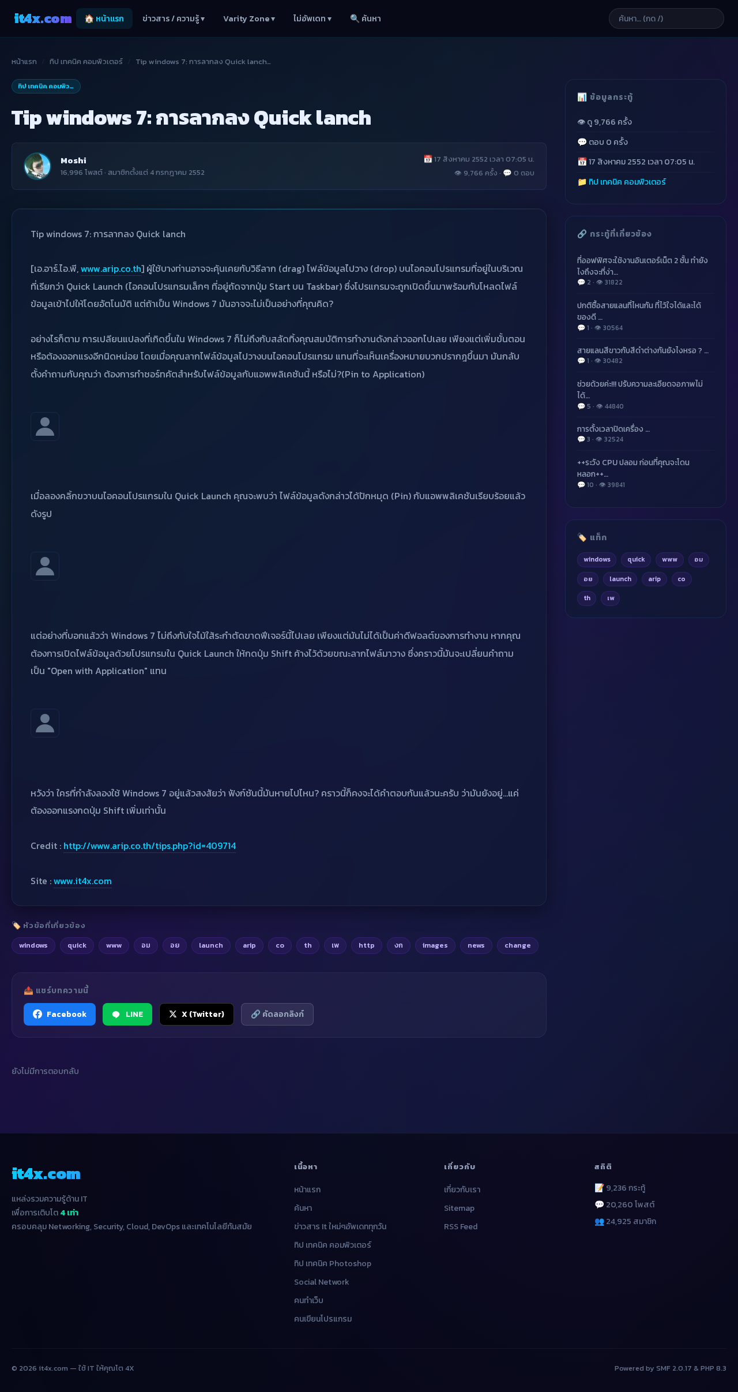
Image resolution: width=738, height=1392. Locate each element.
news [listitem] (476, 945)
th (586, 598)
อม (698, 559)
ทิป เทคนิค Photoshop (332, 1264)
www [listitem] (114, 945)
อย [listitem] (174, 945)
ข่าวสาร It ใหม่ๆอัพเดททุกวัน (340, 1227)
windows (597, 559)
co (681, 578)
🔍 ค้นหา (365, 19)
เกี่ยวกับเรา (462, 1190)
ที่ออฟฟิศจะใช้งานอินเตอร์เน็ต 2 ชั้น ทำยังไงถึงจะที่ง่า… (642, 270)
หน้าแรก (24, 61)
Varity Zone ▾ (249, 19)
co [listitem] (280, 945)
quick (636, 559)
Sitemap (459, 1208)
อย (588, 578)
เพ (610, 598)
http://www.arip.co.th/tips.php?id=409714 (149, 845)
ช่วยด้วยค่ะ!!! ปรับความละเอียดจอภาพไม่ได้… (640, 394)
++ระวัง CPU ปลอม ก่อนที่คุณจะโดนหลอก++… (633, 473)
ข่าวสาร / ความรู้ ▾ (173, 19)
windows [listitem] (33, 945)
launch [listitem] (211, 945)
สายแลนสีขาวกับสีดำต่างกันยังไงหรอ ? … (643, 355)
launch (620, 578)
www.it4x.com (83, 881)
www (669, 559)
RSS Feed (460, 1227)
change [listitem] (517, 945)
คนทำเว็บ (308, 1300)
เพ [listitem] (335, 945)
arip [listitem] (249, 945)
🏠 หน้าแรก (104, 19)
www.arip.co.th (111, 268)
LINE (134, 1014)
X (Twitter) (203, 1014)
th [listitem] (308, 945)
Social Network (321, 1282)
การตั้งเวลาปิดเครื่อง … (613, 433)
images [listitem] (435, 945)
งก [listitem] (398, 945)
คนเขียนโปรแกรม (323, 1319)
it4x (42, 18)
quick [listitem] (76, 945)
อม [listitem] (145, 945)
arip (654, 578)
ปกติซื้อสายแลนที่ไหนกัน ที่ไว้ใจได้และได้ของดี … (639, 315)
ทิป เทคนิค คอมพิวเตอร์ (86, 61)
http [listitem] (367, 945)
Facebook (66, 1014)
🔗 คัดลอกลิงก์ (277, 1014)
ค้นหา (303, 1208)
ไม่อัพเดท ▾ (312, 19)
